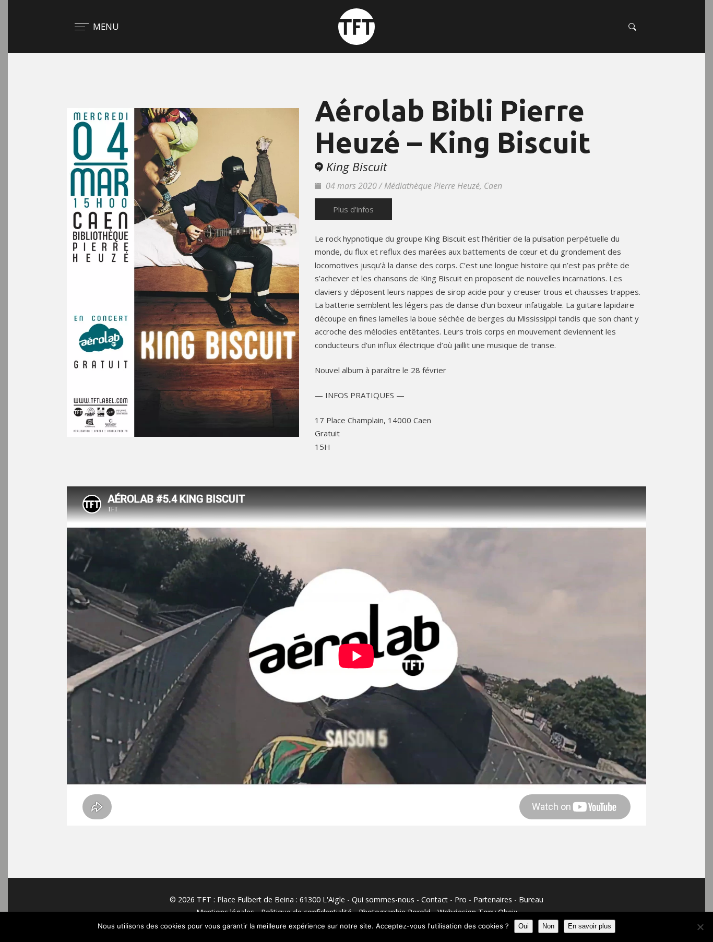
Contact (434, 899)
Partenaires (492, 899)
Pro (461, 899)
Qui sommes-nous (383, 899)
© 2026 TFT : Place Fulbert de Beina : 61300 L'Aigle (257, 899)
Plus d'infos (353, 209)
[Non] (700, 927)
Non (548, 926)
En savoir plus (589, 926)
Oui (523, 926)
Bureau (531, 899)
